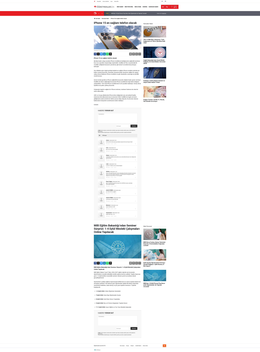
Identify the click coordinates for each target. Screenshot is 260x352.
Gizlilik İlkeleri (138, 345)
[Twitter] (98, 54)
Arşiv (111, 1)
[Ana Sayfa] (94, 1)
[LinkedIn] (104, 54)
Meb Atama (138, 6)
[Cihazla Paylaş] (110, 54)
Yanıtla (108, 143)
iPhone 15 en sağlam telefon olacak (119, 18)
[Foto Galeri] (165, 1)
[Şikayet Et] (135, 144)
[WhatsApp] (107, 54)
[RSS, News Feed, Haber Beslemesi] (164, 345)
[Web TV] (162, 1)
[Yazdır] (130, 54)
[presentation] (98, 13)
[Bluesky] (101, 54)
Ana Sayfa (97, 18)
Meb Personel (129, 6)
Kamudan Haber (153, 6)
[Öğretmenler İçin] (104, 6)
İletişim (132, 345)
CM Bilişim (98, 350)
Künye (127, 345)
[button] (133, 54)
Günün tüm (161, 13)
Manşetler (99, 1)
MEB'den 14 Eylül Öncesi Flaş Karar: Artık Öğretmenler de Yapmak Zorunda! (129, 13)
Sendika (145, 6)
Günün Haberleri (106, 1)
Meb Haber (120, 6)
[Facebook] (95, 54)
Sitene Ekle (116, 1)
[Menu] (163, 7)
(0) (112, 143)
